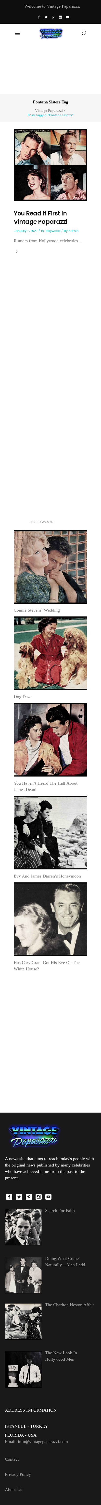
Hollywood (52, 231)
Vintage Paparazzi (49, 110)
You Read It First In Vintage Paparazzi (40, 217)
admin (73, 231)
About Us (13, 1489)
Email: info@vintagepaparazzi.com (36, 1441)
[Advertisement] (50, 67)
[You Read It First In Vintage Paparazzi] (50, 164)
